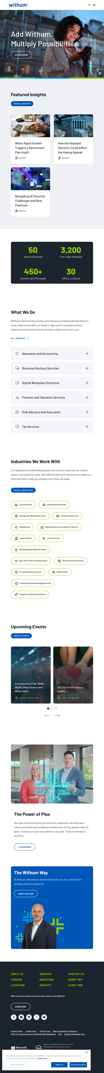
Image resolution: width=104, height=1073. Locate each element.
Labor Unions (25, 538)
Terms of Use (44, 1031)
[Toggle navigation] (94, 5)
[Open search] (89, 5)
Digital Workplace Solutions (40, 383)
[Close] (87, 1052)
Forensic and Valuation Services (43, 397)
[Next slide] (56, 715)
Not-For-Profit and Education (33, 560)
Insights (45, 985)
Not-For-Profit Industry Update (73, 675)
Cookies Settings (17, 1065)
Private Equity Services (30, 572)
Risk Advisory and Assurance (41, 412)
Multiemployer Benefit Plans (32, 549)
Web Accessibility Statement (65, 1031)
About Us (17, 974)
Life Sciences (53, 538)
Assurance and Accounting (40, 353)
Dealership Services (56, 504)
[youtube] (44, 1017)
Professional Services (73, 560)
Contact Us (76, 974)
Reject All (59, 1065)
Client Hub (75, 985)
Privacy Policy (17, 1031)
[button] (48, 708)
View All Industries (23, 490)
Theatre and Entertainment (32, 594)
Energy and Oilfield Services (32, 516)
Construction (25, 504)
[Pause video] (100, 73)
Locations (18, 985)
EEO (60, 1034)
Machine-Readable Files (74, 1034)
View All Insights (22, 104)
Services (45, 974)
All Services (18, 338)
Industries (47, 979)
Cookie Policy (31, 1031)
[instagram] (21, 1017)
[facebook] (13, 1017)
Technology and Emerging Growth (35, 583)
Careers (16, 979)
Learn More (21, 55)
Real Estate (62, 572)
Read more (21, 168)
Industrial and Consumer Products (61, 527)
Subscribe (20, 1006)
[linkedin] (29, 1017)
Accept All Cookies (78, 1065)
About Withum (25, 894)
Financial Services (70, 516)
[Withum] (19, 5)
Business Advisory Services (40, 368)
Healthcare (24, 527)
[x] (36, 1017)
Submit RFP (75, 979)
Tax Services (30, 426)
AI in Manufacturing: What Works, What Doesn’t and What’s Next (31, 675)
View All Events (21, 636)
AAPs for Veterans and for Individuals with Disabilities (33, 1034)
